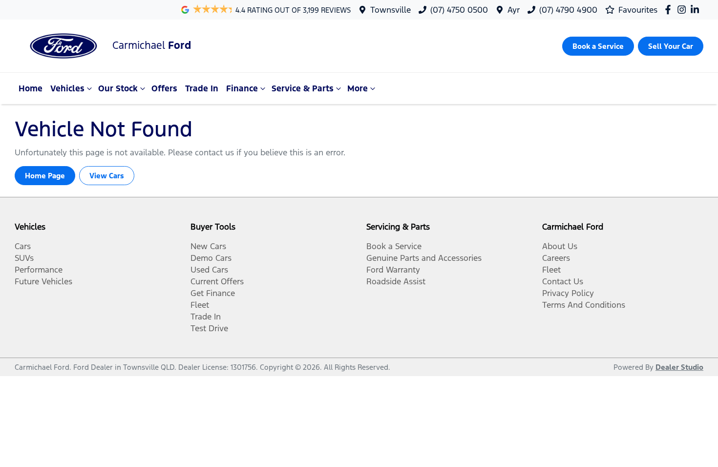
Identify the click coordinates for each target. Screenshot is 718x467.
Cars (23, 246)
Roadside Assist (395, 281)
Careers (556, 258)
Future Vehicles (43, 281)
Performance (39, 269)
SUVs (24, 258)
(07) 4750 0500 (459, 9)
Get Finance (212, 293)
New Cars (208, 246)
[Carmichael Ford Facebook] (669, 9)
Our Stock (118, 88)
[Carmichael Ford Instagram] (683, 9)
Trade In (201, 88)
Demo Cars (211, 258)
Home (30, 88)
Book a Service (394, 246)
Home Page (45, 175)
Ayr (513, 9)
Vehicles (67, 88)
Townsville (390, 9)
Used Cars (209, 269)
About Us (559, 246)
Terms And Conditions (583, 304)
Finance (242, 88)
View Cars (106, 175)
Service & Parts (303, 88)
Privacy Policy (568, 293)
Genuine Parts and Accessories (424, 258)
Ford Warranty (393, 269)
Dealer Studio (679, 367)
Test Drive (209, 328)
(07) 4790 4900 (568, 9)
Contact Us (562, 281)
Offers (164, 88)
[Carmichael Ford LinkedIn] (696, 9)
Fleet (199, 304)
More (357, 88)
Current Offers (217, 281)
